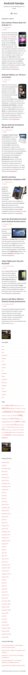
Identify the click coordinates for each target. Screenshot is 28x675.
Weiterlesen (15, 69)
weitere (5, 29)
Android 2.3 (9, 411)
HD (14, 421)
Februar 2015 (5, 477)
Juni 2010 (4, 583)
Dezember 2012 (6, 507)
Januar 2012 (5, 528)
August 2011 (5, 544)
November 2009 (6, 604)
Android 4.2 (9, 415)
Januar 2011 (5, 562)
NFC (3, 429)
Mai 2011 (4, 550)
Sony (3, 388)
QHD (19, 429)
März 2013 (4, 501)
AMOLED (5, 408)
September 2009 (6, 610)
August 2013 (5, 489)
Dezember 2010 (6, 565)
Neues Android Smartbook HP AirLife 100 (13, 126)
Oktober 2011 (5, 537)
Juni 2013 (4, 495)
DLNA (9, 418)
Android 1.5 (12, 408)
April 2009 (4, 622)
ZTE (3, 397)
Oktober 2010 (5, 571)
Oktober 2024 (5, 462)
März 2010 (4, 592)
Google (4, 358)
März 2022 (4, 471)
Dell (3, 141)
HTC (3, 361)
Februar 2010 (5, 595)
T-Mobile (4, 391)
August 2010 (5, 577)
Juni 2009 (4, 619)
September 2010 (6, 574)
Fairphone (4, 355)
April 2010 (4, 589)
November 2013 (6, 483)
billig (20, 415)
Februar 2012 (5, 525)
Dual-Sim (21, 418)
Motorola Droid (4, 427)
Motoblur (22, 425)
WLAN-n (5, 438)
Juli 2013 (4, 492)
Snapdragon (8, 432)
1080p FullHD (9, 405)
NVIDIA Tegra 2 (8, 430)
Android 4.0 (20, 411)
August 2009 (5, 613)
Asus (3, 349)
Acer (3, 346)
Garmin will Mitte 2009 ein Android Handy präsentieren (13, 300)
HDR (21, 421)
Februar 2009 (5, 625)
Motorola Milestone (12, 427)
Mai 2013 (4, 498)
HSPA (23, 422)
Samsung (4, 382)
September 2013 (6, 486)
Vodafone (14, 435)
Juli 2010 (4, 580)
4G (2, 405)
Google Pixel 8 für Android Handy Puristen (13, 665)
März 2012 (4, 522)
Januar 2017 (5, 474)
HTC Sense (10, 425)
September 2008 (6, 634)
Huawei (4, 364)
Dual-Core (15, 418)
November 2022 (6, 468)
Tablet (3, 435)
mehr (12, 323)
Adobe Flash (17, 405)
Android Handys (14, 3)
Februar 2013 (5, 504)
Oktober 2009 (5, 607)
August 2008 (5, 637)
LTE (14, 424)
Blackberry (5, 419)
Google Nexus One (7, 422)
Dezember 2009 (6, 601)
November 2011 (6, 535)
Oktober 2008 (5, 631)
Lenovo (4, 367)
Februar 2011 (5, 559)
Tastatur (8, 435)
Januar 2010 (5, 598)
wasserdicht (20, 435)
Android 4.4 (15, 415)
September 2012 (6, 513)
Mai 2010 (4, 586)
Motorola (4, 373)
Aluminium (22, 405)
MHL (18, 425)
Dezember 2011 (6, 532)
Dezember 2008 (6, 628)
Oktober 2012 (5, 510)
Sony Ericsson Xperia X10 (18, 432)
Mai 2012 (4, 519)
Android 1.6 (19, 408)
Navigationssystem (20, 427)
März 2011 (4, 556)
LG (2, 370)
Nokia (3, 376)
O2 (12, 430)
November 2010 (6, 568)
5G (4, 405)
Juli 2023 (4, 465)
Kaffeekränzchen (6, 37)
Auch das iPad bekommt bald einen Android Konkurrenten (14, 220)
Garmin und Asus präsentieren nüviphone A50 (13, 178)
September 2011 (6, 541)
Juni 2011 (4, 547)
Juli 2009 (4, 616)
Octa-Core (15, 430)
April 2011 (4, 553)
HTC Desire (4, 425)
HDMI (17, 421)
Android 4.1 (4, 415)
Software (4, 385)
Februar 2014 (5, 480)
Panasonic (4, 379)
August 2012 (5, 516)
